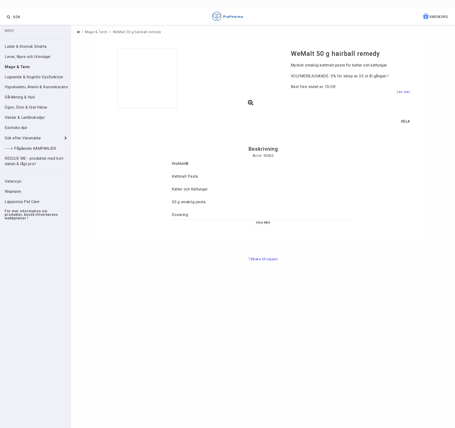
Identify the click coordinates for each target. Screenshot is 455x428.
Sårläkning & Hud (20, 97)
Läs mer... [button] (404, 92)
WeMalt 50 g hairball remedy (137, 32)
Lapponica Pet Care (22, 201)
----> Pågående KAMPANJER (30, 148)
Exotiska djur (16, 127)
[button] (251, 103)
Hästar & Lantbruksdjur (25, 117)
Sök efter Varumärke (23, 138)
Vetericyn (13, 181)
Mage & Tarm (17, 67)
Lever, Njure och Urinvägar (27, 56)
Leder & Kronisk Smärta (25, 46)
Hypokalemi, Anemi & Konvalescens (36, 87)
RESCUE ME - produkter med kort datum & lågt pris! (34, 161)
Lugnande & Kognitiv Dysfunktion (34, 77)
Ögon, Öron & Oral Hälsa (26, 107)
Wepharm (13, 191)
